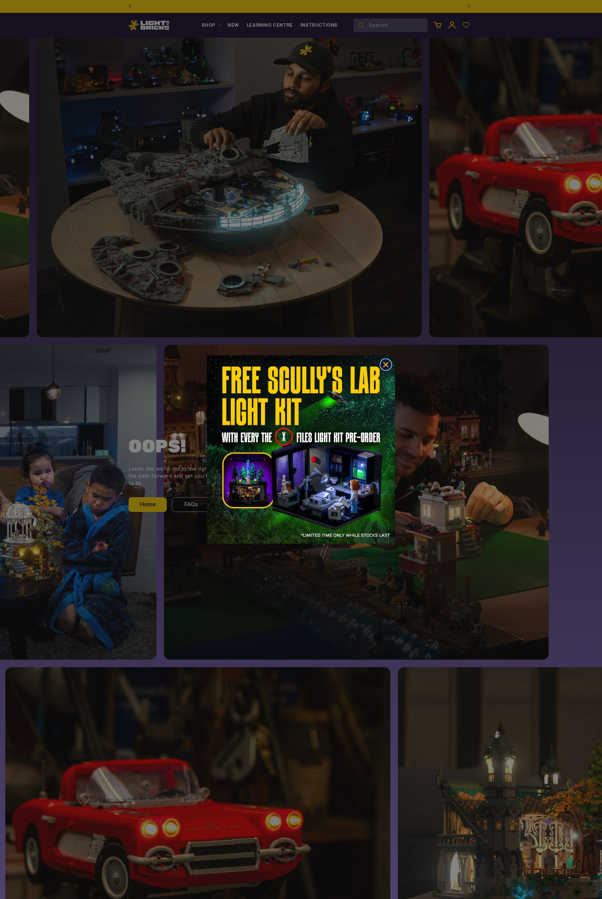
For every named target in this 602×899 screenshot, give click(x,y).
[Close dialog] (385, 364)
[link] (301, 449)
